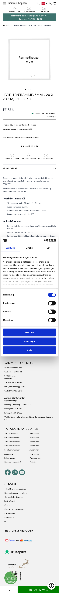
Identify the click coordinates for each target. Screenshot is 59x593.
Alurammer (9, 454)
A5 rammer (34, 450)
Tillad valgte (29, 341)
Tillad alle (29, 332)
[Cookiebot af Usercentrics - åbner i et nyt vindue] (44, 240)
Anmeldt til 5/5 (30, 146)
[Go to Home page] (17, 3)
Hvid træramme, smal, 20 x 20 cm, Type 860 (32, 25)
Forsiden (6, 25)
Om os (7, 505)
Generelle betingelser (13, 497)
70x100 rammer (11, 433)
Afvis (29, 350)
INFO (39, 19)
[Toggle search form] (38, 3)
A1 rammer (34, 433)
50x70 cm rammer (11, 437)
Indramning (9, 517)
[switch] (52, 303)
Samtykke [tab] (10, 248)
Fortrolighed (9, 501)
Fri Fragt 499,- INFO (44, 11)
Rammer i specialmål (12, 462)
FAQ (6, 521)
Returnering (9, 513)
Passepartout (35, 458)
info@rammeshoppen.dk (14, 386)
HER (30, 129)
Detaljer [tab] (29, 248)
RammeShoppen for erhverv (16, 493)
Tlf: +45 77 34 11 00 (13, 382)
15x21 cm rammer (11, 450)
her (5, 419)
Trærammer (34, 454)
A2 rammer (34, 437)
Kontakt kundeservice (13, 509)
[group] (21, 137)
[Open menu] (5, 3)
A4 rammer (34, 446)
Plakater (33, 462)
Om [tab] (48, 248)
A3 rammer (34, 441)
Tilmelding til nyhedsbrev (15, 489)
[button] (29, 60)
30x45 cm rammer (11, 441)
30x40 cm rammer (11, 446)
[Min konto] (50, 3)
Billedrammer (10, 458)
